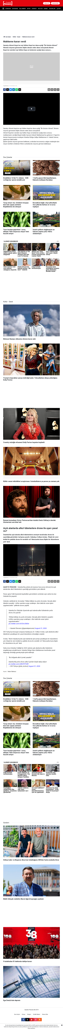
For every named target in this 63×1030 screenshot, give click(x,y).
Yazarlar (52, 8)
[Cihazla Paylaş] (19, 89)
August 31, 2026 (41, 628)
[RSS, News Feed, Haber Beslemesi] (40, 1019)
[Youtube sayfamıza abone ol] (31, 1019)
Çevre (59, 8)
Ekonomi (15, 8)
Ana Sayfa (8, 36)
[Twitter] (7, 89)
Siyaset (34, 8)
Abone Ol (46, 3)
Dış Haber (22, 8)
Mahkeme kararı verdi (28, 36)
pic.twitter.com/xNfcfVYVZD (18, 664)
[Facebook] (4, 89)
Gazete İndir (55, 3)
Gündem (8, 8)
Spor (28, 8)
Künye (23, 1014)
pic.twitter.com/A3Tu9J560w (19, 624)
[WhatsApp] (16, 89)
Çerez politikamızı (23, 1026)
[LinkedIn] (13, 89)
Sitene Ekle (45, 1014)
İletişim (29, 1014)
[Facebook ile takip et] (23, 1019)
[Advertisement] (31, 285)
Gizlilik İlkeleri (36, 1014)
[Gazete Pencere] (7, 3)
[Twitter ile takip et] (27, 1019)
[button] (52, 89)
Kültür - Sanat (43, 8)
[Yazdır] (49, 89)
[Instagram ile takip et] (36, 1019)
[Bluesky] (10, 89)
